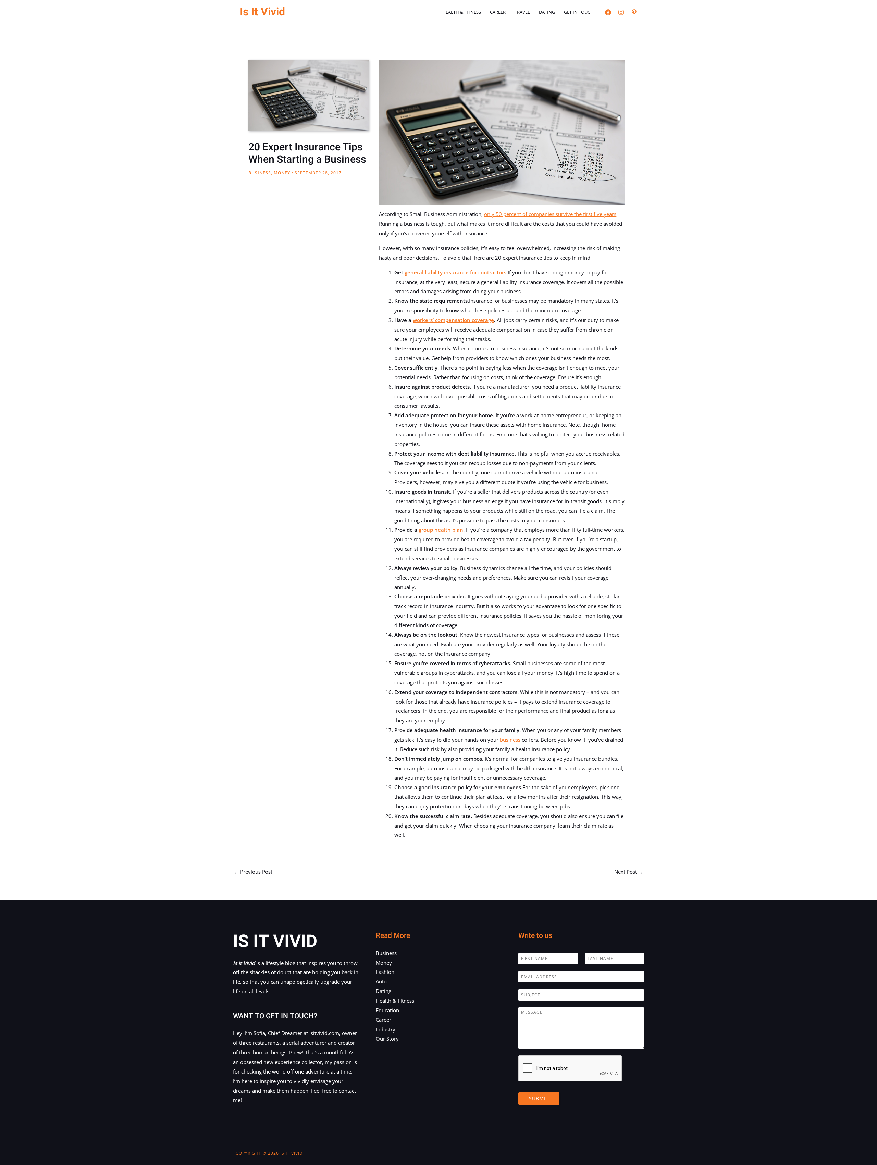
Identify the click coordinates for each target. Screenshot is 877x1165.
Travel (522, 12)
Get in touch (579, 12)
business (510, 739)
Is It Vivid (262, 12)
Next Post (628, 871)
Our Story (387, 1038)
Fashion (385, 971)
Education (387, 1010)
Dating (547, 12)
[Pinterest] (634, 12)
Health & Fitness (461, 12)
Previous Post (253, 871)
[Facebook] (608, 12)
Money (282, 173)
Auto (381, 981)
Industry (385, 1029)
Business (259, 173)
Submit (539, 1098)
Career (498, 12)
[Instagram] (621, 12)
